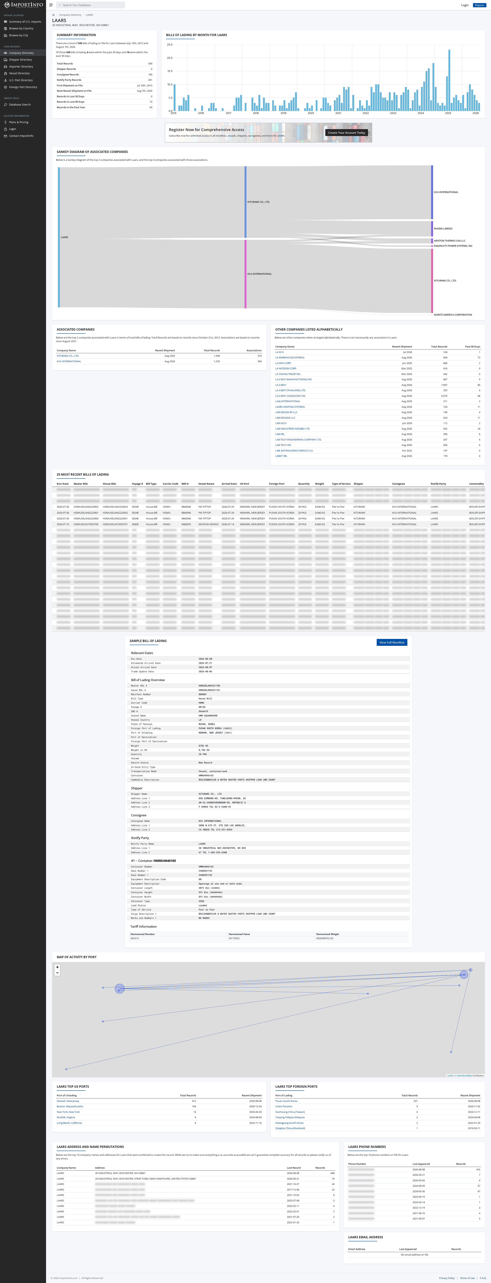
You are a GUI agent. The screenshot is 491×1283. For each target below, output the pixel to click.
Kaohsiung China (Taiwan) (290, 1112)
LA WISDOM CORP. (286, 368)
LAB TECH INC (283, 445)
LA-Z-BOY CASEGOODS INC (290, 396)
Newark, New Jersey (68, 1101)
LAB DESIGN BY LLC (286, 412)
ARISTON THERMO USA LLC (449, 240)
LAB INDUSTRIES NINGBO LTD (292, 428)
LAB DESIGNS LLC (285, 417)
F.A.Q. (483, 1278)
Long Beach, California (69, 1123)
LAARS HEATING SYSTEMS (290, 406)
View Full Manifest (392, 642)
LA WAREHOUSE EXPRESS (289, 357)
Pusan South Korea (286, 1101)
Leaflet (450, 1075)
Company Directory (70, 15)
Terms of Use (467, 1278)
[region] (23, 646)
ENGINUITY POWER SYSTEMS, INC (453, 246)
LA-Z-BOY (280, 385)
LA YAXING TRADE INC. (288, 374)
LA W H (279, 352)
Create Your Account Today (346, 132)
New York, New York (68, 1112)
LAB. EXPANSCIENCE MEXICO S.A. (294, 450)
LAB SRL (280, 434)
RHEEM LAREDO (443, 228)
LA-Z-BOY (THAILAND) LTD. (290, 390)
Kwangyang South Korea (289, 1123)
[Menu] (51, 5)
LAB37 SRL (281, 456)
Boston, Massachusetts (70, 1106)
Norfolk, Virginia (66, 1117)
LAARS (64, 237)
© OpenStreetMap (463, 1075)
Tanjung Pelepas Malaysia (290, 1117)
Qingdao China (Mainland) (290, 1128)
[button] (57, 967)
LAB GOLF (281, 423)
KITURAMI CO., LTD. (258, 202)
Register (479, 5)
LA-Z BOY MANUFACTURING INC (293, 379)
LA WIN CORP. (283, 363)
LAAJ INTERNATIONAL (287, 401)
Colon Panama (283, 1106)
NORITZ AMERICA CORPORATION (453, 314)
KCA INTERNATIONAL (446, 192)
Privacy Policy (447, 1278)
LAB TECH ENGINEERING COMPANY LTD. (298, 439)
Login (465, 5)
